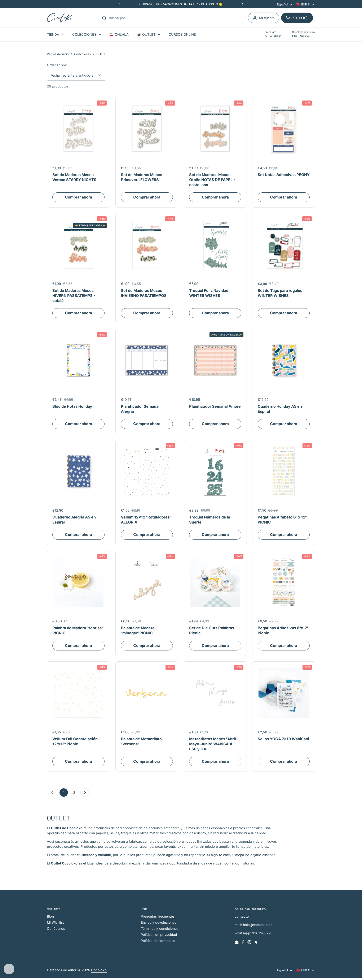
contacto (242, 916)
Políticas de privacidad (159, 934)
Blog (50, 916)
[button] (297, 18)
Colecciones (82, 54)
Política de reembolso (158, 941)
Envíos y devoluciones (158, 922)
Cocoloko (99, 970)
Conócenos (56, 928)
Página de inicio (58, 54)
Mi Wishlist (55, 922)
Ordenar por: (57, 65)
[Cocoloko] (59, 18)
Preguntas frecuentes (158, 916)
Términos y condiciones (159, 928)
